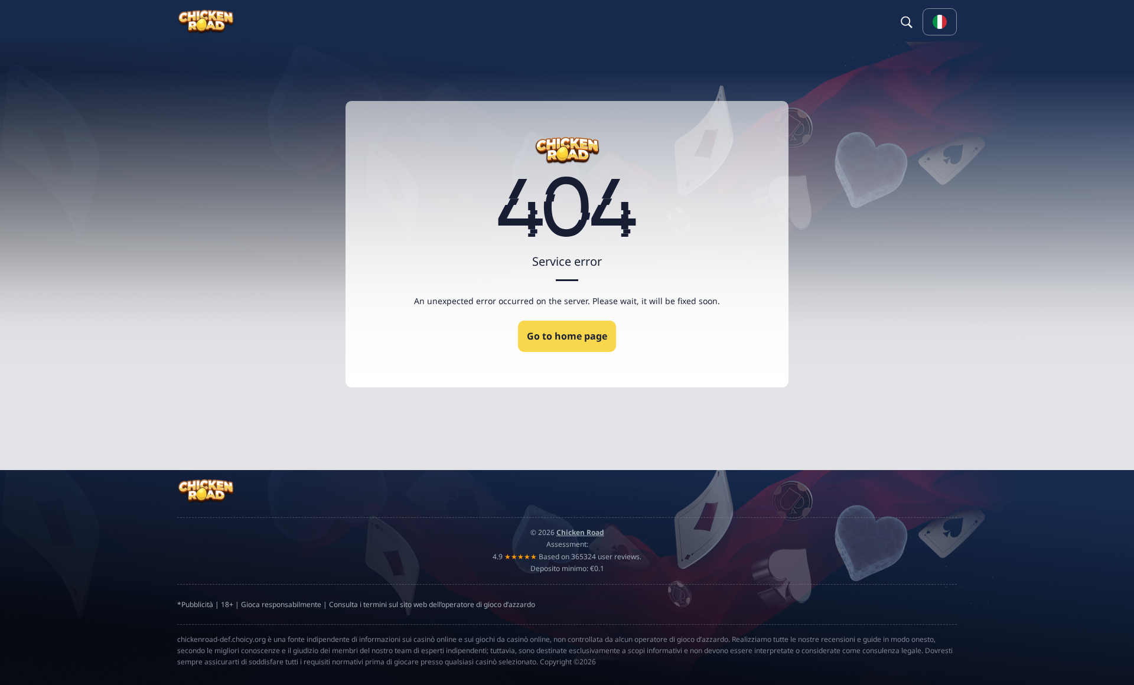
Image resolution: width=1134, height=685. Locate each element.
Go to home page (567, 336)
